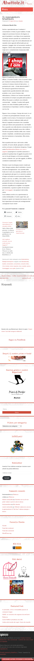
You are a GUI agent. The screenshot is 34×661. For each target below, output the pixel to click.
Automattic (3, 654)
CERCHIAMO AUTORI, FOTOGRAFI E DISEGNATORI (17, 659)
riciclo (11, 266)
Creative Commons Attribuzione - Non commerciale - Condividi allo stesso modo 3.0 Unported (16, 639)
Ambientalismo (25, 259)
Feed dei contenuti (8, 528)
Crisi (3, 266)
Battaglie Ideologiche (7, 261)
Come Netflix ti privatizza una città (12, 619)
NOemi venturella (7, 499)
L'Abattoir (20, 21)
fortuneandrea (6, 504)
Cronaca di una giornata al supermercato (20, 231)
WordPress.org (6, 533)
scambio (24, 266)
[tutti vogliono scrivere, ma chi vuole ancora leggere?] (9, 247)
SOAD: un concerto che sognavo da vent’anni (16, 614)
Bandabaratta (10, 149)
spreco (28, 266)
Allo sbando (16, 504)
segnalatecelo (4, 649)
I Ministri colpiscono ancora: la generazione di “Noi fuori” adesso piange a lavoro (16, 509)
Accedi (4, 525)
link (23, 268)
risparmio (16, 266)
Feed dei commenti (8, 530)
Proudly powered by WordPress (8, 652)
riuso (20, 266)
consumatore (10, 264)
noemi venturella (7, 507)
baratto (4, 264)
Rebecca (15, 494)
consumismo (17, 264)
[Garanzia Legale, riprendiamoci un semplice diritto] (9, 229)
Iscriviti (7, 478)
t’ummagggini (9, 190)
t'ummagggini (5, 268)
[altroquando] (16, 587)
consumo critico (25, 264)
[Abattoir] (17, 5)
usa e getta (12, 268)
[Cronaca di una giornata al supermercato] (22, 224)
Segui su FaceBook (17, 340)
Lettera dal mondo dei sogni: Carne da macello (16, 622)
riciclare (7, 266)
